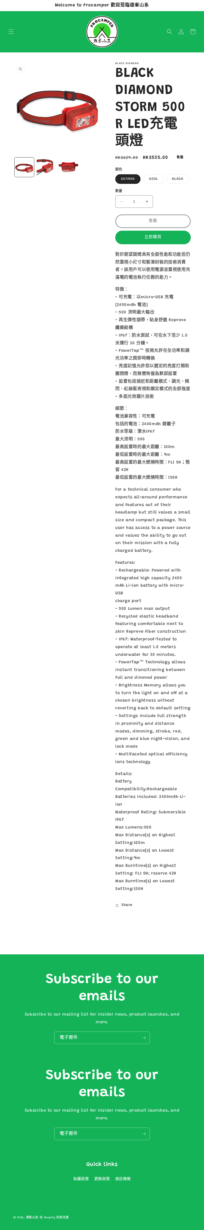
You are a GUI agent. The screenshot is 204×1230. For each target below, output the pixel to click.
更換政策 (102, 1179)
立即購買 (153, 237)
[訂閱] (144, 1038)
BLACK (179, 180)
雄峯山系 (32, 1217)
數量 (118, 191)
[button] (11, 32)
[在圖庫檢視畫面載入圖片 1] (24, 167)
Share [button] (127, 905)
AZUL (155, 180)
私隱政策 (81, 1179)
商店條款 (123, 1179)
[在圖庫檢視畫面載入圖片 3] (46, 167)
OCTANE (130, 180)
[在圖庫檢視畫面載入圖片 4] (68, 167)
